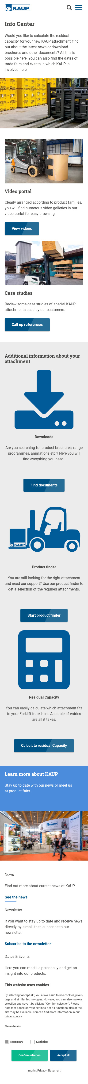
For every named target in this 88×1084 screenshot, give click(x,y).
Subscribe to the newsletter (28, 944)
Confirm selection (30, 1055)
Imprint (32, 1070)
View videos (22, 228)
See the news (16, 897)
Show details (13, 1026)
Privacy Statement (49, 1070)
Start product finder (44, 615)
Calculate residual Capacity (44, 745)
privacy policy (13, 1016)
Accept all (63, 1055)
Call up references (27, 324)
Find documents (44, 485)
